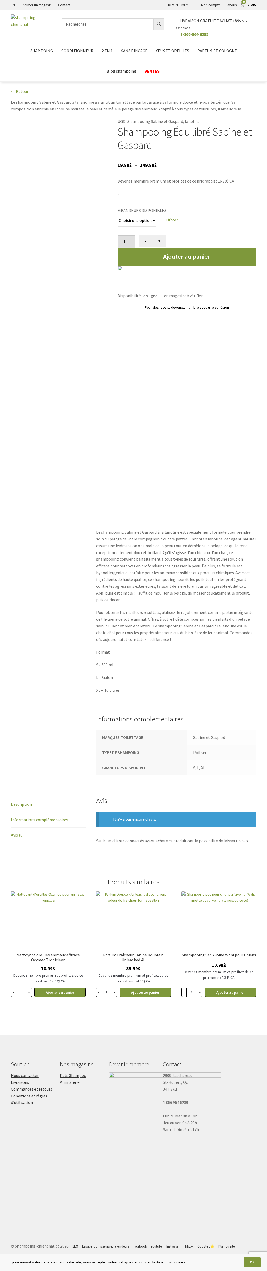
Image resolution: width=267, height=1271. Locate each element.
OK (252, 1262)
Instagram (173, 1246)
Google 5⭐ (205, 1246)
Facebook (140, 1246)
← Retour (19, 91)
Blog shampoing (121, 71)
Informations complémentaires (39, 819)
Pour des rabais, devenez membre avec (187, 307)
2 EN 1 (107, 50)
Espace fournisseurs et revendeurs (105, 1246)
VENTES (152, 71)
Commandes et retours (31, 1089)
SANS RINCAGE (134, 50)
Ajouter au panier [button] (60, 992)
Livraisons (20, 1082)
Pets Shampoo (73, 1075)
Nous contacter (25, 1075)
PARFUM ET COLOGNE (217, 50)
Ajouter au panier (186, 256)
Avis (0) (17, 835)
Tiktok (189, 1246)
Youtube (156, 1246)
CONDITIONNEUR (77, 50)
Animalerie (70, 1082)
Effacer (172, 219)
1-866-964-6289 (194, 34)
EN (13, 5)
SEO (75, 1246)
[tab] (48, 804)
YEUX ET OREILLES (172, 50)
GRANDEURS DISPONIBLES (142, 210)
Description (21, 804)
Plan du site (226, 1246)
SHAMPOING (41, 50)
